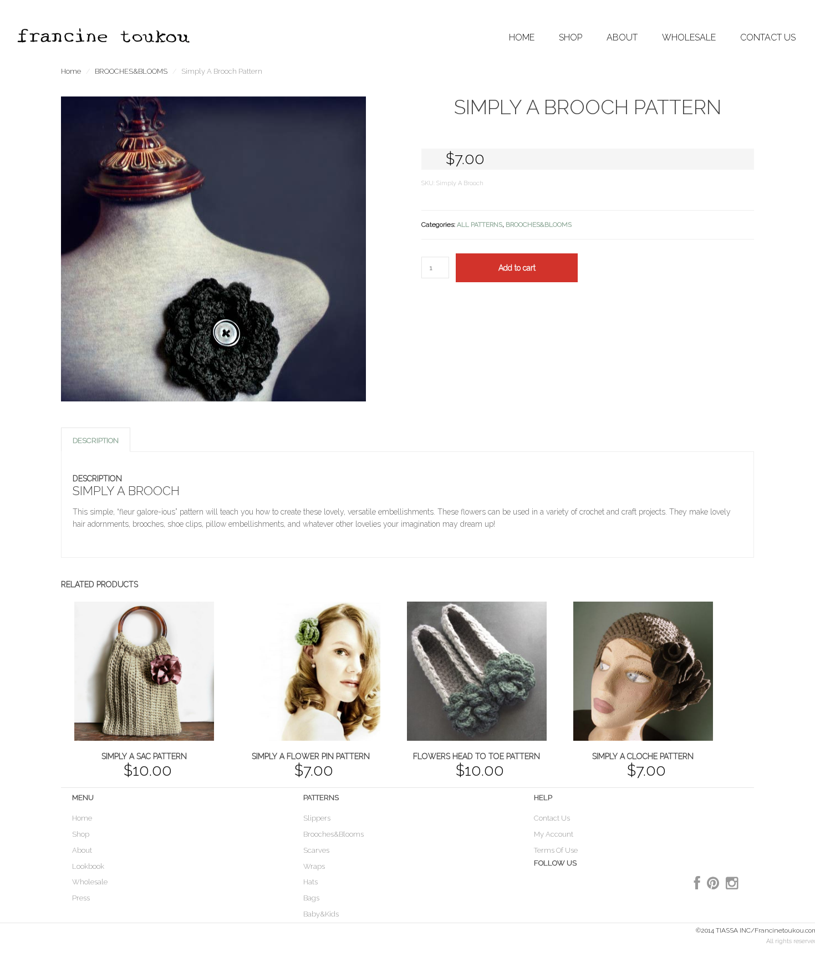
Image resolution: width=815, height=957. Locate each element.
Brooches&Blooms (333, 834)
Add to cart (517, 267)
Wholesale (90, 882)
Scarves (316, 850)
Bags (311, 898)
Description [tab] (96, 440)
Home (521, 37)
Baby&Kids (321, 914)
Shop (80, 834)
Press (81, 898)
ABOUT (622, 37)
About (82, 850)
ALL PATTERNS (479, 224)
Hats (310, 882)
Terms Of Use (556, 850)
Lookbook (88, 866)
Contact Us (768, 37)
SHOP (570, 37)
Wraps (314, 866)
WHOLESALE (689, 37)
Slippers (316, 818)
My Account (553, 834)
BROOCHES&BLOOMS (131, 71)
